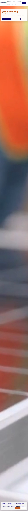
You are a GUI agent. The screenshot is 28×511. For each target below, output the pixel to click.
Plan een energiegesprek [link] (15, 18)
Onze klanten (8, 4)
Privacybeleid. (22, 504)
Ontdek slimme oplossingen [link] (6, 18)
